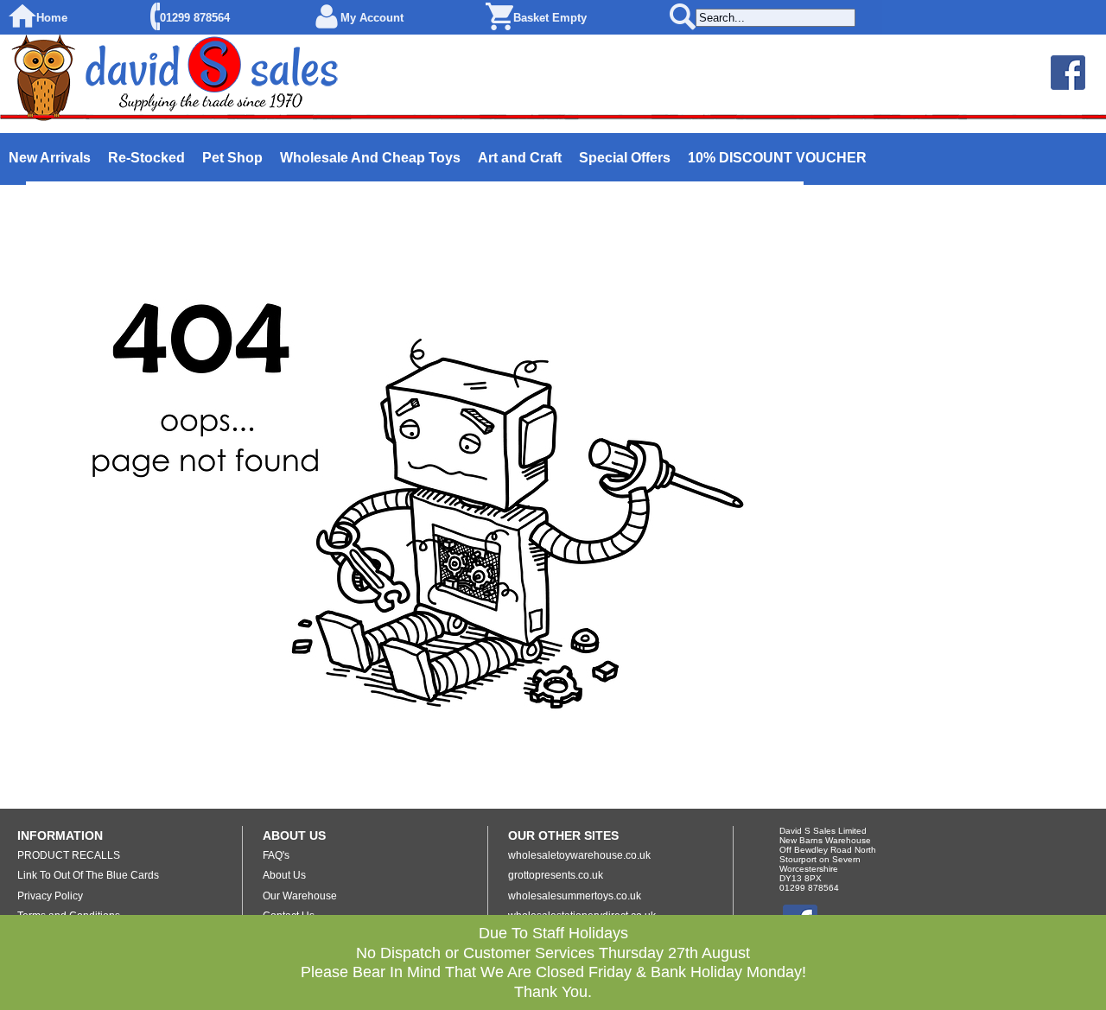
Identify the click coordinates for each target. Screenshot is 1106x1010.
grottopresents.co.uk (555, 875)
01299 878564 (195, 17)
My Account (372, 17)
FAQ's (276, 855)
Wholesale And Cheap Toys (370, 157)
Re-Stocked (146, 157)
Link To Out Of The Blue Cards (88, 875)
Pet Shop (232, 157)
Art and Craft (520, 157)
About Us (284, 875)
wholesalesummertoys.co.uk (574, 896)
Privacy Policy (50, 896)
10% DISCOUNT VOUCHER (777, 157)
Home (51, 17)
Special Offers (625, 157)
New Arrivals (50, 157)
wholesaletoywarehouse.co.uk (579, 855)
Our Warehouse (300, 896)
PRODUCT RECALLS (68, 855)
